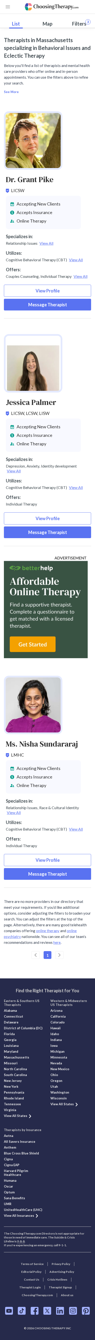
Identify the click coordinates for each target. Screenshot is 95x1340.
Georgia (10, 1040)
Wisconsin (58, 1098)
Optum (9, 1192)
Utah (54, 1086)
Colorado (57, 1022)
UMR (7, 1204)
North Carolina (15, 1069)
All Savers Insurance (19, 1141)
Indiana (56, 1040)
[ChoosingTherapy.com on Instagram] (73, 1311)
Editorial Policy (31, 1272)
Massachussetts (16, 1057)
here (57, 942)
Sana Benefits (14, 1198)
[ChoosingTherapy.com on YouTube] (9, 1311)
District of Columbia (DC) (23, 1028)
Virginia (10, 1110)
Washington (59, 1092)
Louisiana (11, 1046)
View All (46, 243)
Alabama (10, 1010)
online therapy (47, 930)
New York (11, 1086)
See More (11, 92)
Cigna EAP (11, 1165)
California (58, 1016)
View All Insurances (19, 1216)
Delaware (11, 1022)
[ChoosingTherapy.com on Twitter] (47, 1311)
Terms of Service (32, 1264)
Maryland (11, 1051)
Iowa (53, 1046)
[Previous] (35, 955)
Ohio (54, 1075)
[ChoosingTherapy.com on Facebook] (34, 1311)
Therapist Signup (60, 1287)
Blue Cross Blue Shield (21, 1153)
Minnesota (58, 1057)
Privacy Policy (61, 1264)
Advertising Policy (61, 1272)
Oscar (8, 1186)
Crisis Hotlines (57, 1279)
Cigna (8, 1159)
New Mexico (59, 1069)
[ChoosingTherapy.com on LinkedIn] (60, 1311)
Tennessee (12, 1104)
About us (67, 1295)
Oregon (56, 1081)
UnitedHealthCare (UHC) (23, 1210)
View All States (15, 1116)
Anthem (10, 1147)
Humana (10, 1180)
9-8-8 (21, 1241)
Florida (9, 1034)
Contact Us (31, 1279)
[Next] (59, 955)
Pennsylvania (14, 1092)
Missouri (11, 1063)
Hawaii (55, 1028)
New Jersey (13, 1081)
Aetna (8, 1136)
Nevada (56, 1063)
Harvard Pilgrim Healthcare (16, 1173)
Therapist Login (30, 1287)
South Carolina (15, 1075)
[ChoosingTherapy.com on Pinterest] (86, 1311)
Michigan (57, 1051)
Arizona (56, 1010)
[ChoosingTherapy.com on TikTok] (22, 1311)
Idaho (54, 1034)
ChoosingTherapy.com (37, 1295)
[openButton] (8, 7)
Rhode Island (14, 1098)
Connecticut (13, 1016)
